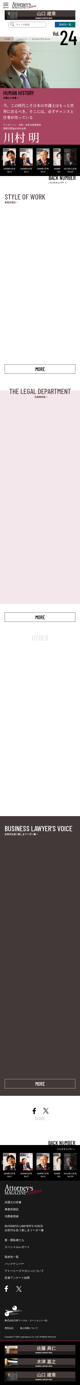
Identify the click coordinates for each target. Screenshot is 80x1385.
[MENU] (5, 4)
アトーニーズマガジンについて (24, 1270)
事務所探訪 (12, 1209)
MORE (40, 369)
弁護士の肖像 (13, 1202)
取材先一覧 (12, 1256)
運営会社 (9, 1328)
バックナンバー (14, 1263)
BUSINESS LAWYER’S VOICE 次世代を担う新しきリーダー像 (24, 1228)
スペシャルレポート (17, 1247)
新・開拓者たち (14, 1240)
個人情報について (29, 1328)
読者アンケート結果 (17, 1277)
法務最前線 (12, 1216)
